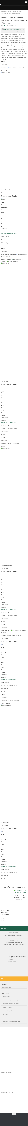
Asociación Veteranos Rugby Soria (11, 1021)
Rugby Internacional (14, 13)
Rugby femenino (7, 1007)
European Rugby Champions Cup (11, 11)
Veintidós (5, 1014)
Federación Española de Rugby (11, 1003)
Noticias (3, 13)
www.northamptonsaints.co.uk (8, 233)
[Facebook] (26, 928)
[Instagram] (23, 928)
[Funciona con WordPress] (9, 1118)
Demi (5, 25)
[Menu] (26, 2)
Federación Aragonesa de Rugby (11, 1000)
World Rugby (6, 996)
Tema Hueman (22, 1118)
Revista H (5, 1018)
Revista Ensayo (7, 1010)
